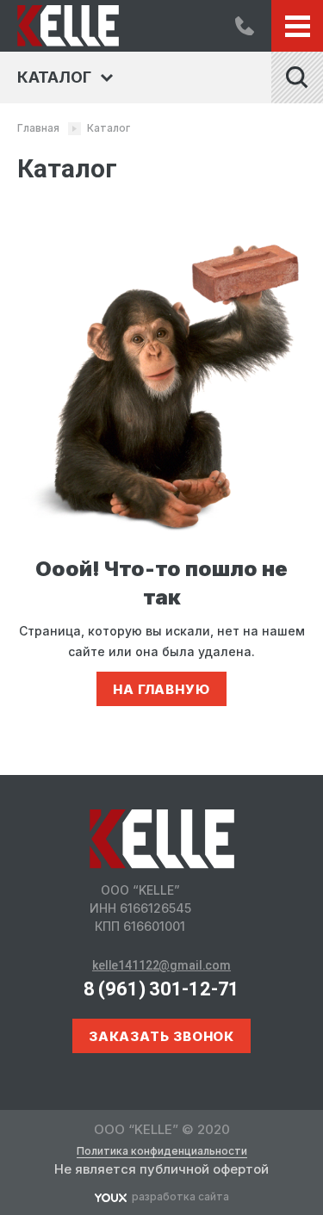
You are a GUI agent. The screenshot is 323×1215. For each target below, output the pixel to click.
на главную (161, 689)
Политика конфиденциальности (162, 1151)
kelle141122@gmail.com (161, 965)
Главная (38, 127)
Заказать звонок (162, 1036)
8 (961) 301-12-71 (244, 25)
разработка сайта (180, 1196)
